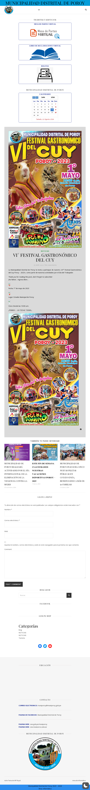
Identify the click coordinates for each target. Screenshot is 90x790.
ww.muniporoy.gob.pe (33, 727)
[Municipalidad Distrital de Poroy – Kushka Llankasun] (8, 9)
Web (6, 531)
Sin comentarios (51, 265)
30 (38, 115)
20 (52, 110)
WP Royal (17, 780)
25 (45, 112)
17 (41, 110)
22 (34, 112)
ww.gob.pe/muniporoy (33, 724)
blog (20, 630)
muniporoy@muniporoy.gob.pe (40, 705)
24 (41, 112)
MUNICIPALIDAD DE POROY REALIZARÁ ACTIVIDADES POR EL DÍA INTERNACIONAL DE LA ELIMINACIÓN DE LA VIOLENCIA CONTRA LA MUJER (16, 474)
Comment (8, 549)
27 (52, 112)
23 (38, 112)
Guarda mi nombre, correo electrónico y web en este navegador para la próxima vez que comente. (41, 545)
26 (49, 112)
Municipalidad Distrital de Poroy (40, 715)
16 (38, 110)
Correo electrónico (12, 520)
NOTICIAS (45, 251)
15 (34, 110)
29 (34, 115)
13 (52, 107)
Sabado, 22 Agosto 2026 (45, 119)
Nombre (8, 509)
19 (49, 110)
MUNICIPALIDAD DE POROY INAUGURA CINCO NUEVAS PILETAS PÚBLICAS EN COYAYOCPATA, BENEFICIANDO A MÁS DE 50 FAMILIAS (72, 474)
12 (48, 107)
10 (41, 107)
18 (45, 110)
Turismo (22, 638)
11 (45, 107)
